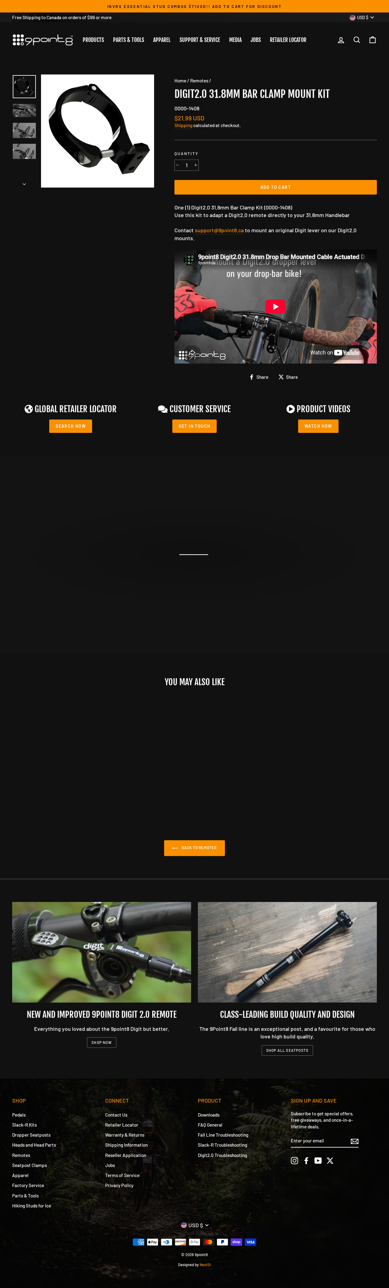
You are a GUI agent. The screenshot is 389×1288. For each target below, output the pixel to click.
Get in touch (195, 426)
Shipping (183, 125)
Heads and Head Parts (34, 1145)
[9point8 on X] (330, 1160)
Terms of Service (122, 1175)
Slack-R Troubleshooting (222, 1145)
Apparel (161, 39)
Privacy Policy (119, 1185)
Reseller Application (125, 1155)
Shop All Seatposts (287, 1050)
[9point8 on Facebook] (306, 1160)
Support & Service (200, 39)
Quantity (186, 153)
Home (180, 80)
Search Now (71, 426)
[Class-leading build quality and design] (287, 952)
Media (235, 39)
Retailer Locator (288, 39)
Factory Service (28, 1185)
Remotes (199, 80)
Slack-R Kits (24, 1124)
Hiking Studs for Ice (31, 1205)
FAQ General (210, 1124)
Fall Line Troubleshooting (223, 1135)
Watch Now (318, 426)
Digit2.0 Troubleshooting (222, 1155)
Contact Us (116, 1114)
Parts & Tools (128, 39)
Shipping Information (126, 1145)
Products (93, 39)
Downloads (208, 1114)
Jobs (256, 39)
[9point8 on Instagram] (294, 1160)
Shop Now (101, 1042)
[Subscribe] (355, 1141)
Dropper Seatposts (31, 1135)
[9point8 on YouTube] (318, 1160)
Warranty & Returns (124, 1135)
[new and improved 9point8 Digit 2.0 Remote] (101, 952)
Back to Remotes (199, 847)
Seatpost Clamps (29, 1165)
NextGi (205, 1264)
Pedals (19, 1114)
